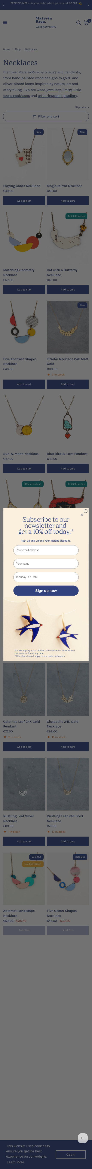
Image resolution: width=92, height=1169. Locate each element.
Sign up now (46, 590)
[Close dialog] (85, 511)
